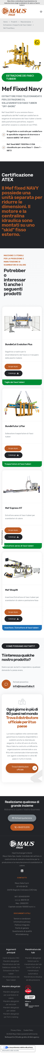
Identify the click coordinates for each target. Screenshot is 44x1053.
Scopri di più (13, 366)
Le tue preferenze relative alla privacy (20, 1047)
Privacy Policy (16, 1030)
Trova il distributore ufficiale (20, 768)
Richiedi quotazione (23, 818)
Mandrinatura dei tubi (11, 964)
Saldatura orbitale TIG (11, 967)
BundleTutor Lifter (15, 426)
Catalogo (12, 373)
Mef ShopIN (11, 589)
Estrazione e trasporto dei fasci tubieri (17, 25)
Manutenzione (26, 22)
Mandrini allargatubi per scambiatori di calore (11, 995)
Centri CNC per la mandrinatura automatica (33, 970)
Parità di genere (22, 928)
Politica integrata (22, 925)
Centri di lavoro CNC (11, 958)
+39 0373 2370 (23, 827)
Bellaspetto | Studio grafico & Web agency (22, 1037)
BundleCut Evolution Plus (18, 344)
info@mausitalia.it (23, 686)
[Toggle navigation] (41, 11)
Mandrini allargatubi (11, 961)
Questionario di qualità (22, 931)
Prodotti (14, 22)
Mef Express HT (13, 508)
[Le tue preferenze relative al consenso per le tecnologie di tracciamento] (2, 538)
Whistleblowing (22, 934)
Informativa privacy (22, 922)
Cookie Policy (28, 1030)
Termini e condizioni (22, 919)
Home (5, 22)
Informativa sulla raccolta (10, 1050)
